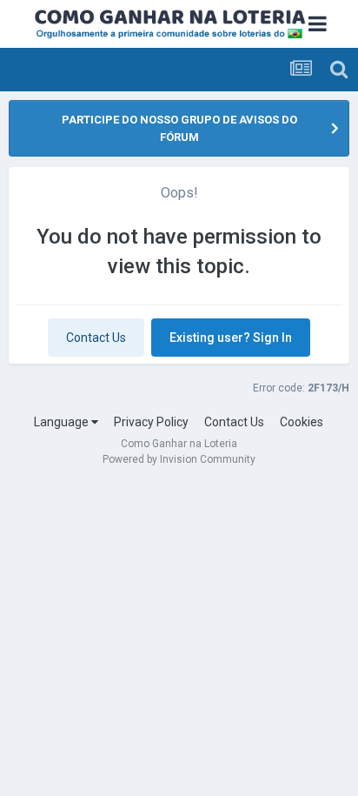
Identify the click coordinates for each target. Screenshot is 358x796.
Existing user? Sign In (230, 337)
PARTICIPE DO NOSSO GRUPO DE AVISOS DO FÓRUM (179, 128)
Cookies (301, 422)
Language (62, 422)
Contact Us (96, 337)
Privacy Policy (151, 422)
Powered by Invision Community (179, 459)
